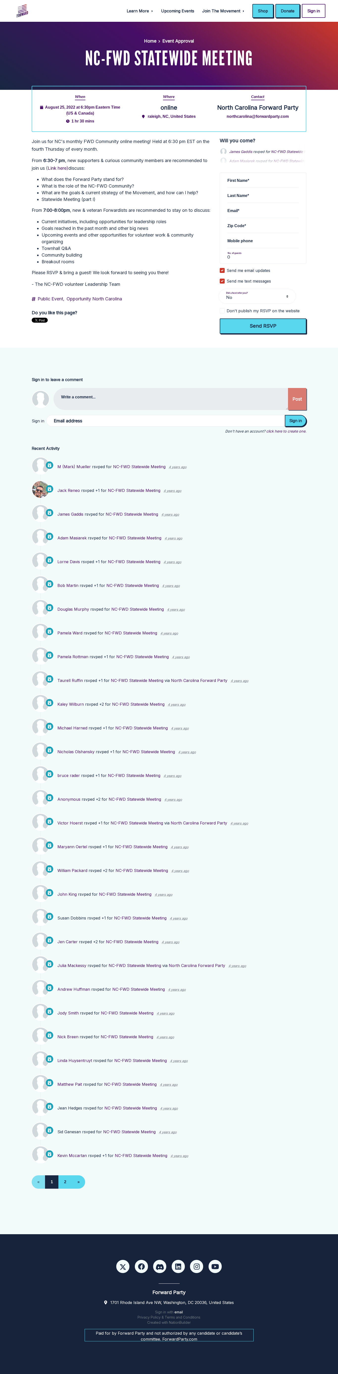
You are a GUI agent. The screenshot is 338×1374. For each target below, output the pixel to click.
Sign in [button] (313, 10)
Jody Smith (68, 1013)
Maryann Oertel (72, 846)
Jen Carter (67, 941)
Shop (263, 10)
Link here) (58, 168)
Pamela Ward (69, 632)
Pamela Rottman (72, 656)
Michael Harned (72, 727)
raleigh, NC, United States (172, 116)
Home (150, 41)
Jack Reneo (68, 490)
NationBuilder (180, 1322)
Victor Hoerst (70, 822)
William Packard (72, 870)
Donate (287, 10)
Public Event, (51, 298)
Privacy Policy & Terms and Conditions (169, 1317)
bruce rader (68, 775)
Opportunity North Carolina (94, 298)
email (178, 1312)
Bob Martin (67, 585)
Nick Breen (67, 1036)
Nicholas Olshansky (76, 751)
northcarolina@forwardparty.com (258, 116)
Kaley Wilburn (70, 704)
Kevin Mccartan (72, 1155)
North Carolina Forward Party (199, 680)
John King (67, 894)
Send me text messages (249, 281)
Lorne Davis (68, 561)
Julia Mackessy (71, 965)
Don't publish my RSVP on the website (263, 310)
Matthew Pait (69, 1084)
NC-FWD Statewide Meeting (294, 151)
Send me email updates (248, 270)
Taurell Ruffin (70, 680)
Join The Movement (221, 10)
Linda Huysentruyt (74, 1060)
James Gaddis (240, 151)
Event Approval (178, 41)
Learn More (138, 10)
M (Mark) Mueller (74, 466)
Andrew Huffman (73, 989)
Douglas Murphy (73, 609)
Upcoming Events (177, 10)
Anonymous (68, 799)
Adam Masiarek (72, 537)
